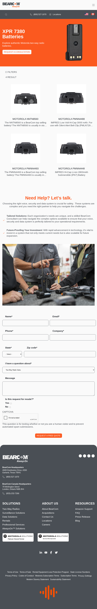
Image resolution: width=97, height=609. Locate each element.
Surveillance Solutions (13, 513)
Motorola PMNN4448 (71, 168)
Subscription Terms (69, 576)
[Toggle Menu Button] (93, 5)
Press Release (82, 517)
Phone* (9, 331)
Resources (85, 503)
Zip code (31, 347)
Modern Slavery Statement (37, 579)
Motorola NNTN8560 (25, 119)
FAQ (77, 513)
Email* (56, 316)
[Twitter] (56, 552)
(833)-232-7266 (12, 493)
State (8, 347)
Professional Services (13, 524)
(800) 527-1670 (39, 14)
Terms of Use (12, 572)
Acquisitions (48, 513)
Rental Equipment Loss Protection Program (51, 572)
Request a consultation (17, 52)
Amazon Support (83, 509)
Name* (8, 316)
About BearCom (50, 509)
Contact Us (47, 517)
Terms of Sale (25, 572)
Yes (7, 403)
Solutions (11, 503)
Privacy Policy (11, 576)
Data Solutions (9, 517)
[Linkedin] (40, 552)
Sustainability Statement (60, 579)
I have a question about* (18, 363)
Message (10, 378)
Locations (57, 14)
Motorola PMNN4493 (25, 168)
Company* (58, 331)
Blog (77, 520)
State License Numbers (80, 572)
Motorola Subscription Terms (47, 576)
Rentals (6, 520)
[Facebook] (51, 552)
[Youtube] (45, 552)
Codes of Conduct (26, 576)
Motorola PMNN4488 (71, 119)
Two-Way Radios (11, 509)
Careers (46, 524)
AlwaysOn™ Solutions (13, 528)
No (6, 406)
